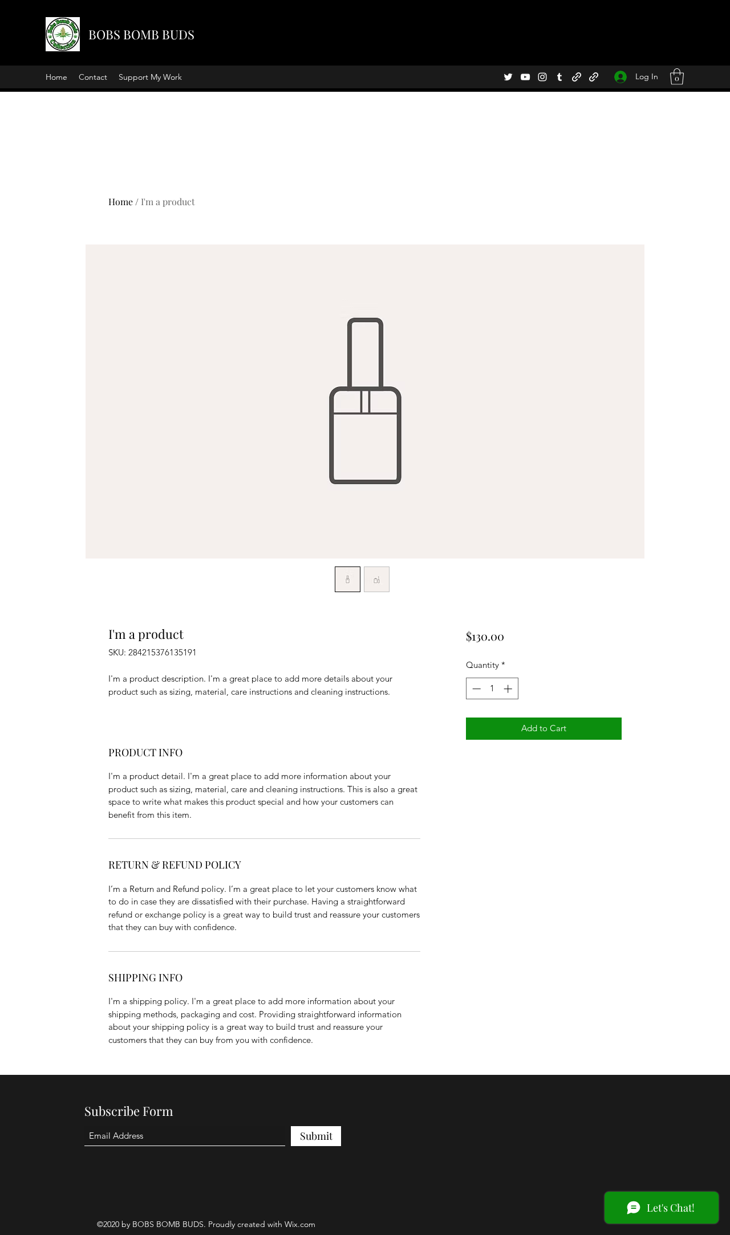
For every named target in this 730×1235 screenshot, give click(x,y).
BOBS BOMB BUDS (141, 34)
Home (120, 201)
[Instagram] (542, 77)
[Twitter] (508, 77)
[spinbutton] (491, 688)
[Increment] (509, 688)
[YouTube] (525, 77)
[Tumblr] (559, 77)
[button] (677, 76)
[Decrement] (475, 688)
